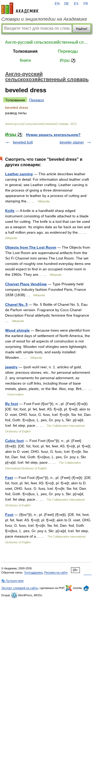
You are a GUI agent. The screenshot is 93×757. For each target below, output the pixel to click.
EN (57, 4)
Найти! (81, 29)
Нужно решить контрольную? (53, 135)
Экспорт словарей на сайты (19, 588)
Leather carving (19, 174)
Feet (9, 478)
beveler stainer (72, 142)
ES (76, 4)
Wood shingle (17, 330)
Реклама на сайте (56, 572)
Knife (9, 211)
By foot (11, 404)
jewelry (11, 367)
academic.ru (19, 8)
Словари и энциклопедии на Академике (44, 19)
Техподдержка (33, 572)
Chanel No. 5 (16, 304)
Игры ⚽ (68, 60)
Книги (25, 60)
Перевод (36, 100)
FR (85, 4)
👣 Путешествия (12, 580)
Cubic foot (14, 441)
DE (66, 4)
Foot (9, 515)
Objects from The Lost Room (30, 247)
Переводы (68, 51)
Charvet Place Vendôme (26, 284)
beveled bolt (23, 142)
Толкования (25, 51)
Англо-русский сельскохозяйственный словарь (46, 42)
